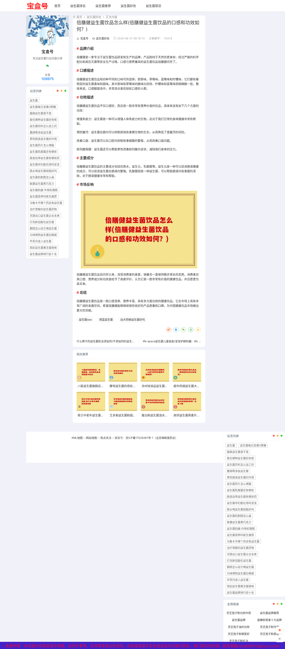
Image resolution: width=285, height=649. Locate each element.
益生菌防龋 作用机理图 (44, 190)
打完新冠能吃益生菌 (42, 222)
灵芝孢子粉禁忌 (269, 633)
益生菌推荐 (103, 6)
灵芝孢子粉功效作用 (238, 612)
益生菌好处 (128, 6)
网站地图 (91, 437)
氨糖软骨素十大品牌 (269, 619)
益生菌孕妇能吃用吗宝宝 (45, 164)
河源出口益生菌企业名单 (45, 215)
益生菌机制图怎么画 (42, 177)
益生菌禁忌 (153, 6)
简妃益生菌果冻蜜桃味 (43, 247)
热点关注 (105, 437)
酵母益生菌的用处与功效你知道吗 (131, 386)
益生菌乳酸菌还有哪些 (43, 151)
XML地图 (77, 437)
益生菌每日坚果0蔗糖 (43, 106)
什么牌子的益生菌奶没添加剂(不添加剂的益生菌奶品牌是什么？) (116, 341)
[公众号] (47, 65)
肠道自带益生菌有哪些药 (45, 158)
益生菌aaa (85, 319)
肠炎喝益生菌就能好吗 (43, 170)
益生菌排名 (78, 6)
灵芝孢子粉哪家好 (239, 633)
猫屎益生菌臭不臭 (40, 113)
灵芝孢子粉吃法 (238, 640)
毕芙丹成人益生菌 (40, 241)
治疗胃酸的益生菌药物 (43, 209)
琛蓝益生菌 (106, 319)
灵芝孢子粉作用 (269, 626)
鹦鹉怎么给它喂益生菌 (43, 228)
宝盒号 (84, 38)
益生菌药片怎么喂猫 (42, 145)
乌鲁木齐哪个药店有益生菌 (46, 202)
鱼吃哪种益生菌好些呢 (43, 119)
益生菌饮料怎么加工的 (43, 126)
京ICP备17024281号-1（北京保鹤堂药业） (152, 437)
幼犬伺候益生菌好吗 (132, 319)
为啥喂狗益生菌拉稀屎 (43, 234)
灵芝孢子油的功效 (239, 626)
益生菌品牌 (238, 619)
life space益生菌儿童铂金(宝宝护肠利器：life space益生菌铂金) (182, 341)
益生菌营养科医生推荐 (43, 196)
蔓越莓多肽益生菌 (40, 132)
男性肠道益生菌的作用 (43, 138)
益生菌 (34, 100)
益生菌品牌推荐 (269, 612)
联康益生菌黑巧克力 (42, 183)
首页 (57, 6)
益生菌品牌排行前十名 (43, 254)
